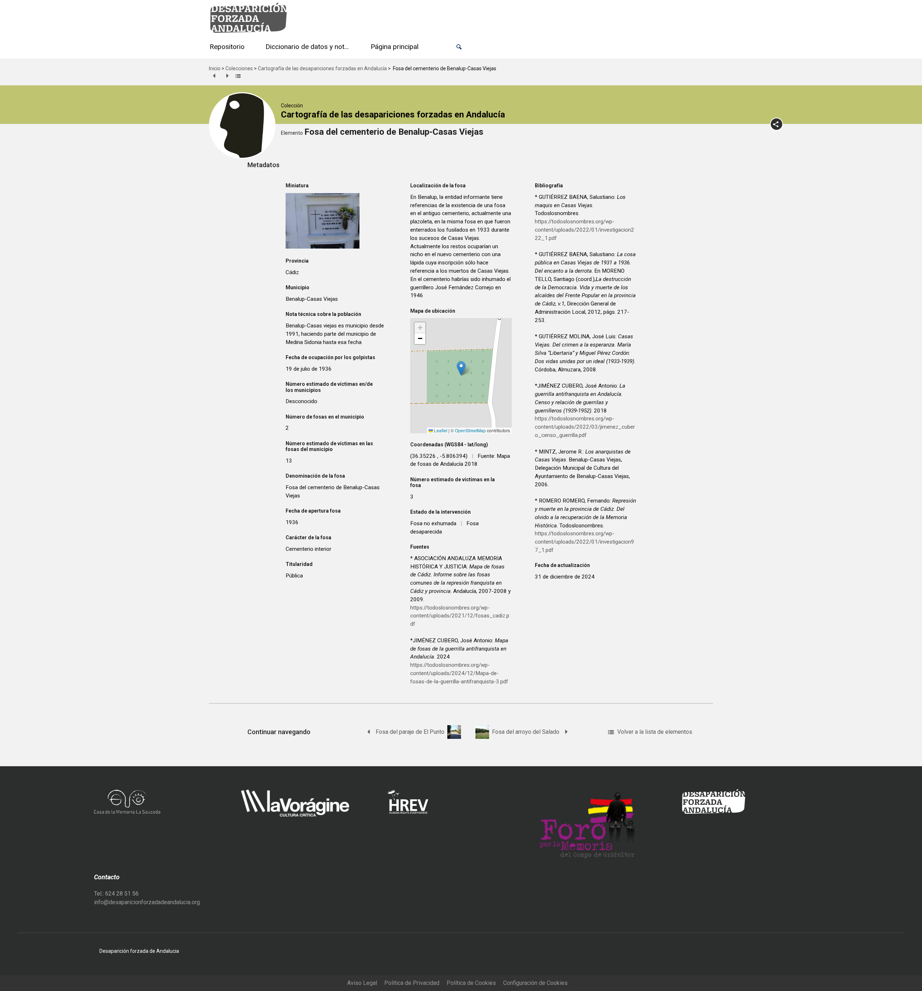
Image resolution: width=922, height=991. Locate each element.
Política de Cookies (471, 982)
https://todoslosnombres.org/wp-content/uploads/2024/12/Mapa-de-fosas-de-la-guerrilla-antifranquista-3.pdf (459, 673)
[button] (459, 47)
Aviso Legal (362, 982)
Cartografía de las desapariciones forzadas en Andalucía (322, 68)
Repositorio (227, 47)
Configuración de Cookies (535, 982)
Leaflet (440, 430)
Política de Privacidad (411, 982)
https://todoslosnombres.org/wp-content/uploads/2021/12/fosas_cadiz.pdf (459, 616)
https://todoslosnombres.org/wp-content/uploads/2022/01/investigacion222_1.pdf (584, 229)
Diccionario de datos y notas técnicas (309, 47)
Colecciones (239, 68)
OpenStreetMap (470, 430)
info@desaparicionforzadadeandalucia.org (147, 902)
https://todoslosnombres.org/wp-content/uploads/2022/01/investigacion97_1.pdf (584, 541)
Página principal (395, 47)
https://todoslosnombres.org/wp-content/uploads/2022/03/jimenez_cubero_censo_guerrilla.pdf (585, 426)
